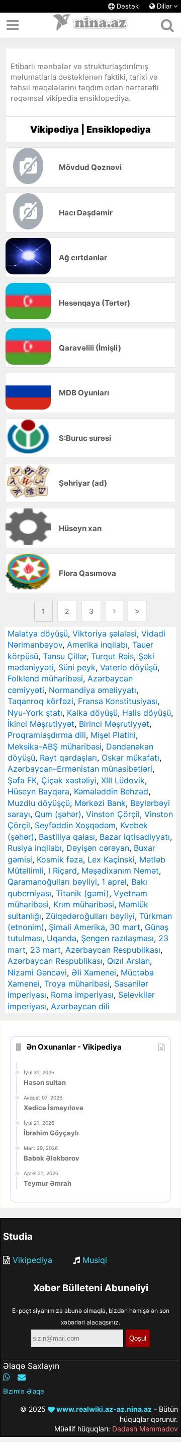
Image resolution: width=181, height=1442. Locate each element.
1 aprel (114, 882)
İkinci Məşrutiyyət (41, 724)
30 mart (125, 927)
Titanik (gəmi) (82, 893)
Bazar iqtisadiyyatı (135, 837)
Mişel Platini (113, 735)
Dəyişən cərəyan (97, 848)
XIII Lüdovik (123, 780)
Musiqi (94, 1260)
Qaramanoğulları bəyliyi (52, 882)
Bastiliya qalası (67, 837)
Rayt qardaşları (68, 758)
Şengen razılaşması (117, 938)
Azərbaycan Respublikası (112, 950)
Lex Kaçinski (111, 859)
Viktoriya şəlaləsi (104, 633)
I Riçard (62, 871)
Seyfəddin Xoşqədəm (75, 825)
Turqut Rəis (112, 656)
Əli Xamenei (93, 972)
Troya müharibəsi (77, 983)
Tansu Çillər (64, 656)
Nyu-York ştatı (35, 713)
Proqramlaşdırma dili (47, 735)
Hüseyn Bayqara (38, 791)
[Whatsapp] (6, 1377)
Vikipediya (32, 1260)
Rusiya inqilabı (35, 848)
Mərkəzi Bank (100, 803)
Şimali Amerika (77, 927)
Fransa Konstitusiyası (117, 701)
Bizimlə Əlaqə (23, 1391)
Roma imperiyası (82, 995)
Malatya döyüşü (38, 633)
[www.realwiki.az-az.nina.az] (90, 25)
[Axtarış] (167, 25)
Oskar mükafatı (130, 758)
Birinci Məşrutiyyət (114, 724)
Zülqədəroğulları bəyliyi (90, 916)
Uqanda (61, 938)
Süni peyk (77, 667)
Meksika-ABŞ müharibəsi (55, 746)
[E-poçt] (22, 1377)
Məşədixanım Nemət (120, 871)
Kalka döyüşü (92, 713)
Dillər (164, 6)
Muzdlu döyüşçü (39, 803)
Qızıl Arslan (128, 961)
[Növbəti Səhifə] (114, 611)
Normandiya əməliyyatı (92, 690)
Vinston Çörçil (113, 814)
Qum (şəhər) (58, 814)
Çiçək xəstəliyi (69, 780)
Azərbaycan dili (80, 1006)
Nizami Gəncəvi (37, 972)
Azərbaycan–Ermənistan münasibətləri (80, 769)
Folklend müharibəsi (45, 678)
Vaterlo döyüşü (128, 667)
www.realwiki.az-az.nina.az (103, 1409)
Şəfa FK (22, 780)
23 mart (45, 950)
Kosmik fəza (60, 859)
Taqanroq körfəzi (40, 701)
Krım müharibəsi (83, 904)
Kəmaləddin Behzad (111, 791)
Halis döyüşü (146, 713)
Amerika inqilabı (97, 645)
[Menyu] (12, 25)
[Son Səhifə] (137, 611)
